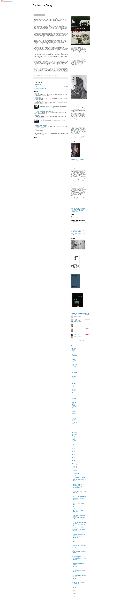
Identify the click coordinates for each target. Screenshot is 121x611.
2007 (73, 459)
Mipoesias (73, 390)
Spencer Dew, (73, 133)
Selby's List (73, 410)
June (73, 587)
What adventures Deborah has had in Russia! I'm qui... (78, 569)
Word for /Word (74, 442)
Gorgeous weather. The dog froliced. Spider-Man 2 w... (78, 583)
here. (75, 270)
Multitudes (75, 319)
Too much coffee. (75, 547)
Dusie (73, 365)
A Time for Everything (77, 324)
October (74, 467)
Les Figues (73, 386)
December (74, 464)
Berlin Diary (42, 119)
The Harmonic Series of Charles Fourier (74, 422)
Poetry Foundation (73, 404)
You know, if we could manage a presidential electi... (77, 549)
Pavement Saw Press (79, 289)
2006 (73, 460)
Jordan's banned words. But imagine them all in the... (78, 537)
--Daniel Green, (75, 125)
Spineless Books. (75, 251)
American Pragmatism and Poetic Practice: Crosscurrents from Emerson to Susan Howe (79, 329)
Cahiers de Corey (42, 5)
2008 (73, 457)
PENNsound (74, 402)
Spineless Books (74, 414)
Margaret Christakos (77, 320)
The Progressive (74, 432)
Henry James (76, 315)
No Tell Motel (74, 398)
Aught (73, 351)
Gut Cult (73, 377)
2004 (73, 463)
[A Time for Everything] (72, 327)
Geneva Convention (42, 23)
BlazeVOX (73, 354)
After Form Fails (37, 132)
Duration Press (74, 364)
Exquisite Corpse (74, 372)
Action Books (74, 348)
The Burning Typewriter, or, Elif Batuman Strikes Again (44, 111)
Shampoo (73, 411)
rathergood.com (74, 408)
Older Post (66, 86)
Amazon (72, 198)
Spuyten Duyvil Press (80, 138)
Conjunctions (74, 359)
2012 (73, 451)
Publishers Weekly (79, 200)
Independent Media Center (74, 384)
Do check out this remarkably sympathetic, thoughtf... (77, 513)
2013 (73, 450)
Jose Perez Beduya (78, 230)
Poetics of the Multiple (39, 101)
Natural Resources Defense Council (74, 395)
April (73, 590)
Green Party (74, 376)
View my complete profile (75, 217)
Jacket (73, 385)
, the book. (75, 208)
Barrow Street (74, 353)
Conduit (73, 358)
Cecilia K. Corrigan (78, 231)
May (73, 589)
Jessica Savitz (78, 229)
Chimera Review (74, 356)
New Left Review (74, 397)
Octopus (73, 399)
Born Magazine (74, 355)
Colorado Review (78, 64)
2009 (73, 456)
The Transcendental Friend (74, 434)
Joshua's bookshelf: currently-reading (80, 313)
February (74, 593)
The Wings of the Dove (77, 314)
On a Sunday (37, 115)
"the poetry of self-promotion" (44, 105)
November (74, 466)
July (73, 472)
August (74, 470)
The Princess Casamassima (78, 334)
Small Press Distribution (79, 137)
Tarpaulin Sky (74, 418)
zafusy (73, 444)
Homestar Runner (73, 379)
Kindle (83, 136)
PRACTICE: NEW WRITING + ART (74, 406)
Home (51, 86)
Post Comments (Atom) (42, 88)
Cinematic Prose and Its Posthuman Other (42, 125)
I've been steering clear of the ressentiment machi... (77, 487)
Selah (74, 209)
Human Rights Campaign (74, 381)
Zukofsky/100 (36, 93)
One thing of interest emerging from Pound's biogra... (78, 528)
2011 (73, 453)
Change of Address (37, 97)
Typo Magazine (74, 438)
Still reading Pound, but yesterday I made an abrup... (78, 573)
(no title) (35, 129)
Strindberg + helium (74, 417)
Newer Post (36, 86)
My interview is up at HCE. (76, 473)
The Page (73, 431)
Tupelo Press (74, 436)
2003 (73, 596)
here (73, 234)
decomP (77, 133)
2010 (73, 454)
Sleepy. (73, 541)
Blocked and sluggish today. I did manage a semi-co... (78, 485)
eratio (72, 371)
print (80, 136)
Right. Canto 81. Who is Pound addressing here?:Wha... (77, 580)
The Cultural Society (74, 420)
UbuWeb (73, 439)
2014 (73, 448)
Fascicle (73, 373)
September (75, 469)
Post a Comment (38, 84)
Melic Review (74, 389)
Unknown (73, 216)
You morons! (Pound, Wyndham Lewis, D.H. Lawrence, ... (79, 546)
